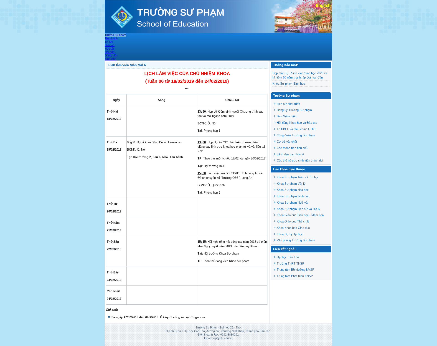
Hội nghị (110, 52)
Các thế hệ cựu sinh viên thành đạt (300, 160)
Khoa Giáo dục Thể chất (293, 221)
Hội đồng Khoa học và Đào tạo (297, 122)
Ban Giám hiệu (286, 116)
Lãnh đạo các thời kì (290, 154)
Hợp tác (109, 48)
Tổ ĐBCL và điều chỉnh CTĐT (296, 129)
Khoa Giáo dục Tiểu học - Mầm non (300, 215)
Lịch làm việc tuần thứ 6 (127, 65)
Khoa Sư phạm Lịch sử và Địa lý (298, 209)
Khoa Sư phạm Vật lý (291, 183)
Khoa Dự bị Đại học (290, 234)
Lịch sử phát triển (288, 104)
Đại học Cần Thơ (288, 257)
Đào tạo (109, 45)
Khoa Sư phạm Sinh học (288, 83)
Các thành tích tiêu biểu (292, 148)
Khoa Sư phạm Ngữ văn (293, 202)
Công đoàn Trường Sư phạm (296, 135)
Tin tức (109, 41)
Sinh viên (110, 59)
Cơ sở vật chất (287, 141)
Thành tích (111, 38)
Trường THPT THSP (290, 263)
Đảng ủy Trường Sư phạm (294, 110)
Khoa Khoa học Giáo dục (293, 228)
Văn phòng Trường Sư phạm (296, 240)
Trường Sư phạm (115, 35)
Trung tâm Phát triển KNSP (295, 276)
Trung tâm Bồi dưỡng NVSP (295, 269)
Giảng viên (111, 55)
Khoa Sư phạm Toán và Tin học (298, 177)
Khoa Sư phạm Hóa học (293, 190)
